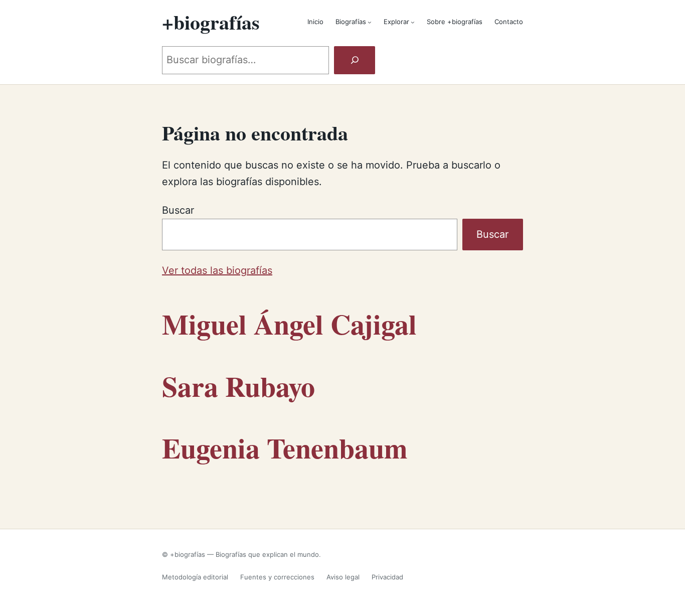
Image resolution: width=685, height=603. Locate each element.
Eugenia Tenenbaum (285, 448)
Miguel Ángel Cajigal (289, 324)
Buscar (178, 210)
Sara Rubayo (238, 386)
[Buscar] (354, 60)
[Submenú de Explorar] (413, 22)
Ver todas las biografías (217, 270)
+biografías (211, 22)
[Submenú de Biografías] (370, 22)
